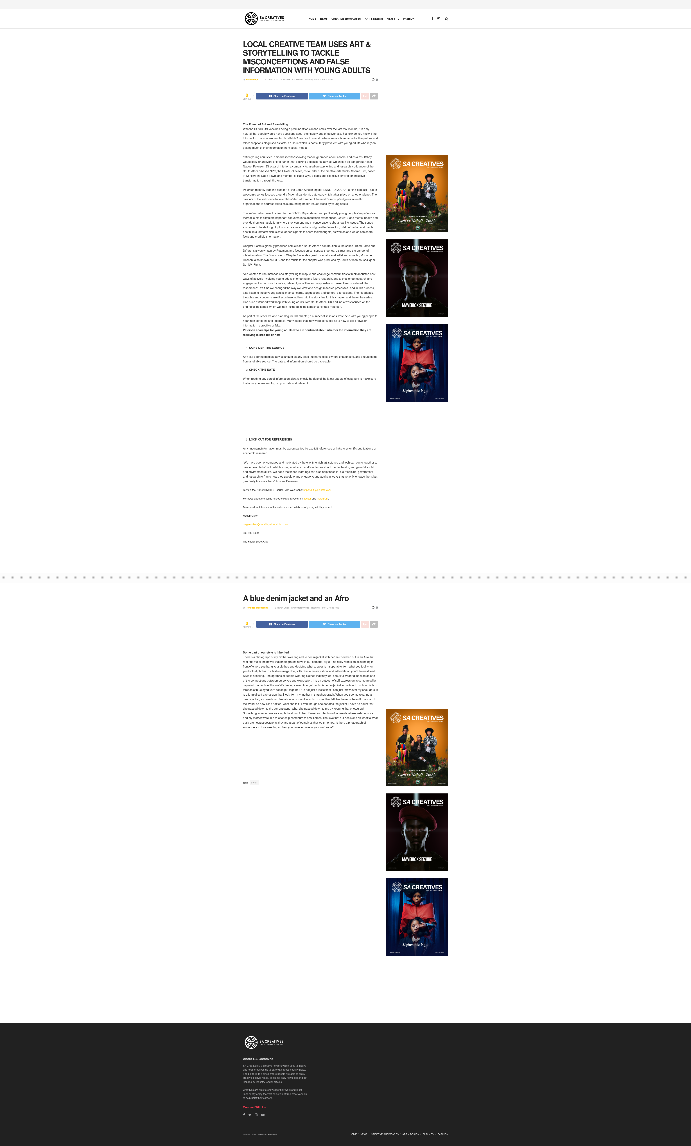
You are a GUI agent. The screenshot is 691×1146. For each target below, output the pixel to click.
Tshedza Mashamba (257, 607)
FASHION (408, 18)
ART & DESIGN (374, 18)
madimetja (252, 79)
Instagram (322, 498)
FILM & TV (393, 18)
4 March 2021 (272, 79)
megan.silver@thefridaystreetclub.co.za (265, 524)
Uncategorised (301, 607)
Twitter (307, 498)
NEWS (324, 18)
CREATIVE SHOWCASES (346, 18)
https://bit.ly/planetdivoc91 (318, 490)
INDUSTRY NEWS (293, 79)
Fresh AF (272, 1134)
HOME (312, 18)
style (254, 782)
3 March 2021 (282, 607)
